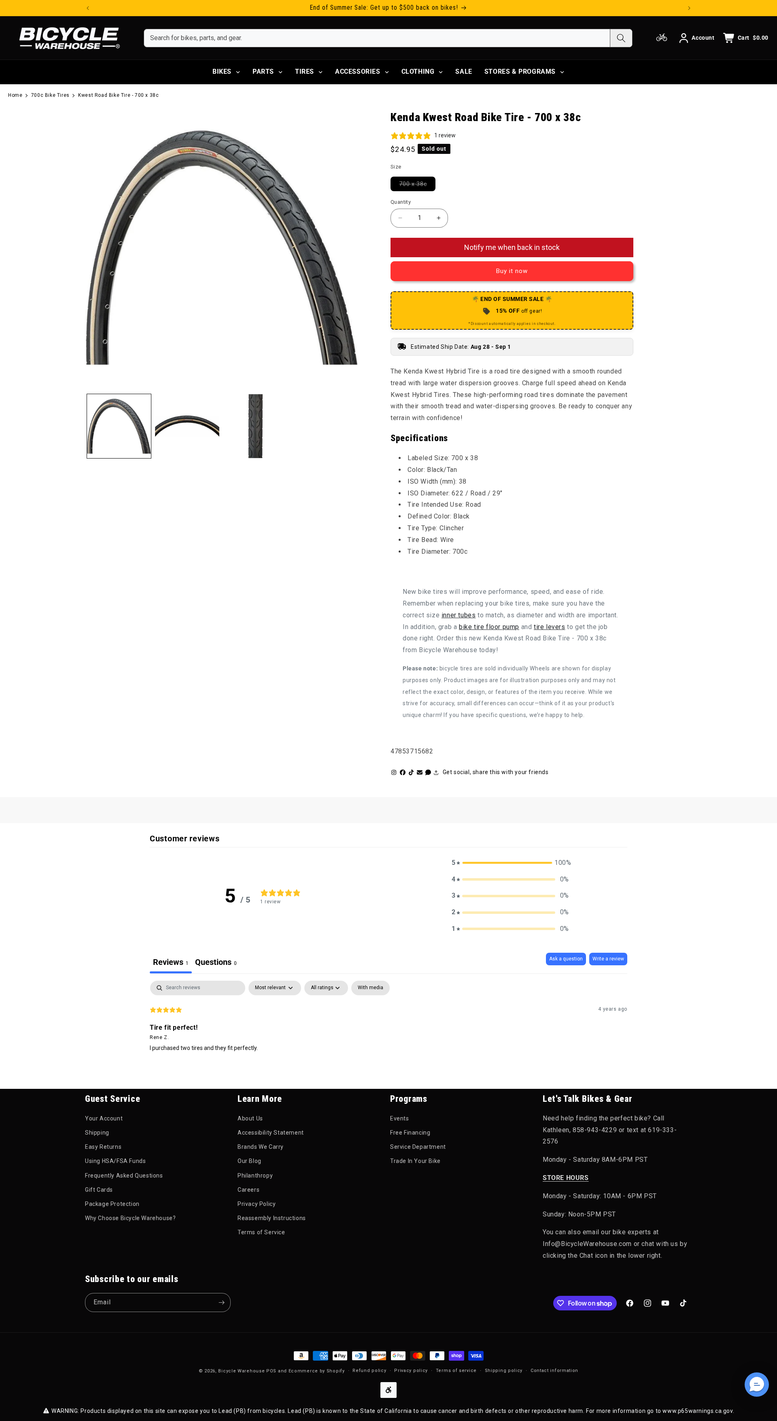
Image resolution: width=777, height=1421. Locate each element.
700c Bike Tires (50, 95)
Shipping (97, 1132)
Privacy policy (411, 1370)
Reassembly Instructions (272, 1218)
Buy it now (512, 271)
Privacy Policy (257, 1204)
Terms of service (456, 1370)
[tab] (216, 963)
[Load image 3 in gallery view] (255, 426)
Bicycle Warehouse (241, 1371)
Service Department (418, 1147)
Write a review (608, 959)
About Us (250, 1118)
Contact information (554, 1370)
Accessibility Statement (271, 1132)
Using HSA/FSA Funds (115, 1161)
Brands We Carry (261, 1147)
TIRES (304, 71)
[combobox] (377, 38)
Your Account (104, 1118)
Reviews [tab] (171, 962)
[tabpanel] (388, 1032)
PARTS (263, 71)
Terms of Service (261, 1232)
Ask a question (566, 959)
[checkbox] (370, 988)
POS (271, 1371)
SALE (463, 71)
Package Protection (112, 1204)
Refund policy (369, 1370)
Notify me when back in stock (512, 247)
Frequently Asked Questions (124, 1175)
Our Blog (249, 1161)
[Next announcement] (689, 8)
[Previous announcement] (88, 8)
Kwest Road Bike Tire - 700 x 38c (118, 95)
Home (15, 95)
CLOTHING (418, 71)
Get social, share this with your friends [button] (496, 772)
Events (399, 1118)
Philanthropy (255, 1175)
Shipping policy (504, 1370)
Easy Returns (103, 1147)
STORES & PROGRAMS (520, 71)
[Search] (621, 38)
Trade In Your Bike (415, 1161)
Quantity (401, 202)
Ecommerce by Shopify (317, 1371)
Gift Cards (99, 1189)
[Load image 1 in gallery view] (119, 426)
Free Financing (410, 1132)
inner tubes (459, 615)
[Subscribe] (221, 1302)
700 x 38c (417, 183)
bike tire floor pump (489, 627)
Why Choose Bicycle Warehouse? (130, 1218)
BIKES (221, 71)
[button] (510, 863)
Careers (248, 1189)
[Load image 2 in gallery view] (187, 426)
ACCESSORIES (357, 71)
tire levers (549, 627)
